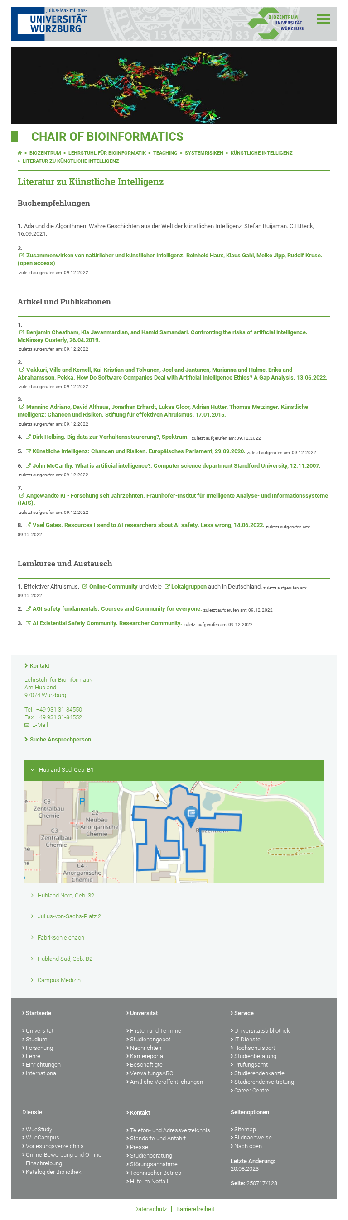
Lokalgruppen (189, 586)
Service (244, 1013)
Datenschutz (150, 1209)
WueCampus (42, 1137)
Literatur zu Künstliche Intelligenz (71, 161)
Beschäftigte (146, 1064)
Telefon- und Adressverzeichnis (170, 1130)
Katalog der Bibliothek (53, 1171)
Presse (139, 1147)
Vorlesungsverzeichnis (55, 1146)
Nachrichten (145, 1047)
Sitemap (245, 1129)
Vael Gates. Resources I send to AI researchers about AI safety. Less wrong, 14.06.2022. (149, 525)
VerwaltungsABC (151, 1073)
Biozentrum (45, 153)
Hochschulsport (254, 1047)
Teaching (165, 153)
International (42, 1073)
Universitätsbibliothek (262, 1030)
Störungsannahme (154, 1164)
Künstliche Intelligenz (262, 153)
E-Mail (40, 725)
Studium (37, 1039)
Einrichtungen (43, 1064)
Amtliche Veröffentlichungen (166, 1081)
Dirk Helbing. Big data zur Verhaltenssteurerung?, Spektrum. (111, 436)
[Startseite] (20, 153)
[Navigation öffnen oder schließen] (323, 19)
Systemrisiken (204, 153)
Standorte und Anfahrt (158, 1138)
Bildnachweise (253, 1137)
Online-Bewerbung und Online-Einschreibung (64, 1159)
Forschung (39, 1047)
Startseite (38, 1013)
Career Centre (251, 1090)
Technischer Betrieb (155, 1172)
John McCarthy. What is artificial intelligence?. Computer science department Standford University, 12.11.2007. (177, 465)
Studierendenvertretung (264, 1081)
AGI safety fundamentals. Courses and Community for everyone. (117, 608)
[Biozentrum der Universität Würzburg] (275, 38)
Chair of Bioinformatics (107, 136)
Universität (39, 1030)
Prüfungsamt (251, 1064)
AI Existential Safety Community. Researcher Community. (107, 623)
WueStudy (39, 1129)
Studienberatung (255, 1056)
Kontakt (39, 666)
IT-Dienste (247, 1039)
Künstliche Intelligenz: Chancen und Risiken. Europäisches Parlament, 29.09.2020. (139, 451)
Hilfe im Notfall (149, 1181)
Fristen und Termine (155, 1030)
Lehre (33, 1056)
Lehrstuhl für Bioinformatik (107, 153)
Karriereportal (147, 1056)
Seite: (238, 1183)
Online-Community (113, 586)
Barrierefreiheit (195, 1209)
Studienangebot (150, 1039)
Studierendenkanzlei (260, 1073)
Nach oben (248, 1146)
